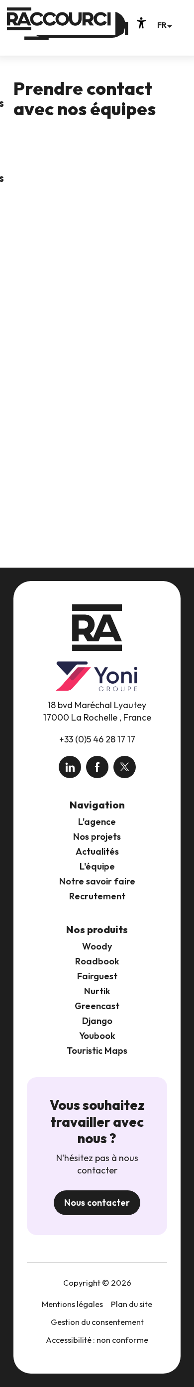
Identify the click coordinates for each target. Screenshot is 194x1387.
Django (97, 1020)
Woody (97, 946)
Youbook (97, 1035)
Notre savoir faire (97, 881)
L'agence (97, 821)
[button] (164, 24)
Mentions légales (72, 1304)
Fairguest (97, 976)
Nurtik (97, 991)
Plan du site (131, 1304)
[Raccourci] (76, 35)
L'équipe (97, 866)
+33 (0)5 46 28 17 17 (97, 739)
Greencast (97, 1006)
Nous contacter (97, 1202)
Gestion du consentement (97, 1322)
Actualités (97, 851)
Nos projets (97, 836)
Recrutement (97, 896)
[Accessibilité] (141, 23)
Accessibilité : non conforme (97, 1340)
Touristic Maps (97, 1050)
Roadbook (97, 961)
